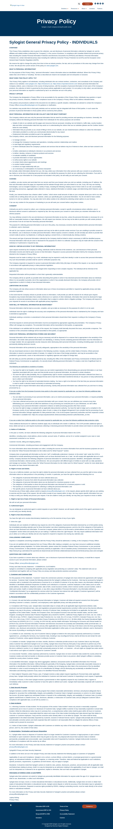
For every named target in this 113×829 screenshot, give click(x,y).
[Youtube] (100, 3)
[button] (79, 3)
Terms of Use (64, 806)
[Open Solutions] (67, 9)
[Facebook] (103, 3)
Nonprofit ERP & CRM (43, 814)
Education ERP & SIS (42, 806)
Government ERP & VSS (43, 810)
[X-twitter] (98, 3)
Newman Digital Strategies (60, 826)
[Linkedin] (95, 3)
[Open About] (86, 9)
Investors (39, 817)
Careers (62, 817)
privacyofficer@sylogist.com (28, 105)
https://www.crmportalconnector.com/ (65, 84)
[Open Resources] (78, 9)
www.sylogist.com (52, 65)
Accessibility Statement (67, 814)
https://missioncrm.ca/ (45, 84)
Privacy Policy (64, 810)
